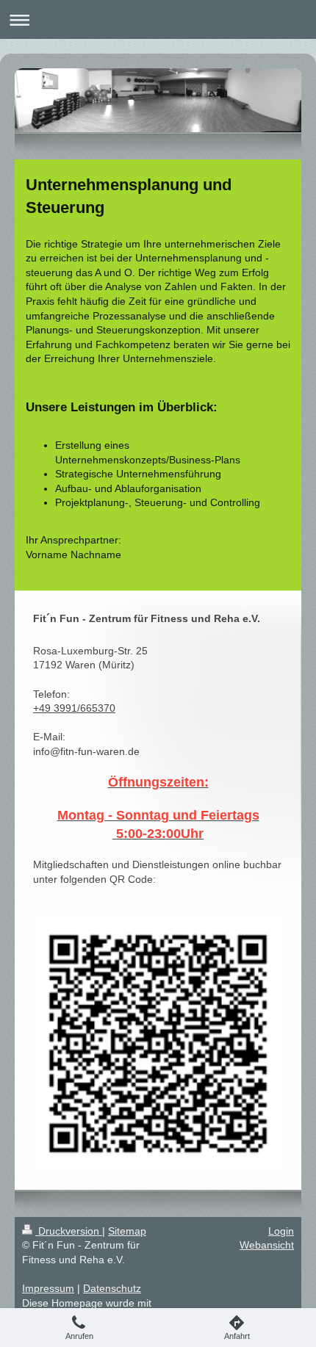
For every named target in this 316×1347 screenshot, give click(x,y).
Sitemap (127, 1231)
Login (281, 1231)
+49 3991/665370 (74, 708)
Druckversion (68, 1231)
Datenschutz (112, 1288)
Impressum (48, 1288)
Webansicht (267, 1245)
